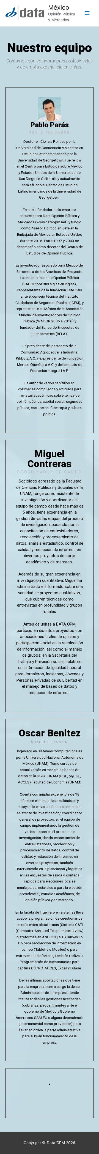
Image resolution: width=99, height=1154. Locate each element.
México (58, 7)
